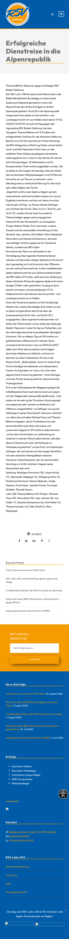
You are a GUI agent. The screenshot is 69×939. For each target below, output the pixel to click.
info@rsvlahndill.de (19, 836)
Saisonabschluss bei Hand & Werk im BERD (28, 610)
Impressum (11, 875)
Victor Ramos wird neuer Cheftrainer (25, 570)
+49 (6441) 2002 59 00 (20, 840)
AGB (8, 883)
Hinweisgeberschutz (16, 892)
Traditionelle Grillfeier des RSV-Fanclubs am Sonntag (34, 590)
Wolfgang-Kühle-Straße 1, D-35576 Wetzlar (32, 832)
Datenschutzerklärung (17, 866)
